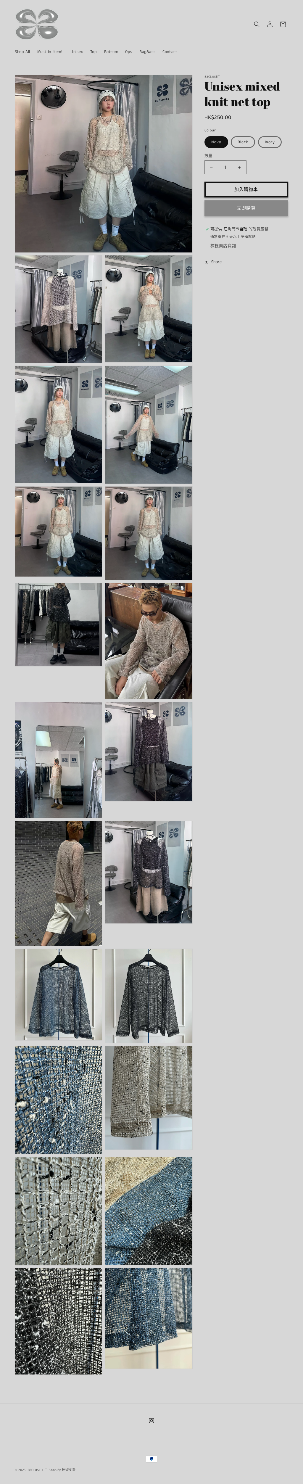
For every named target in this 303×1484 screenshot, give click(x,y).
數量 (208, 156)
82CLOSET (35, 1470)
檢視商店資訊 (223, 246)
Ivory (270, 142)
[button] (256, 24)
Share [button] (216, 262)
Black (243, 142)
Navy (216, 142)
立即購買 (246, 208)
